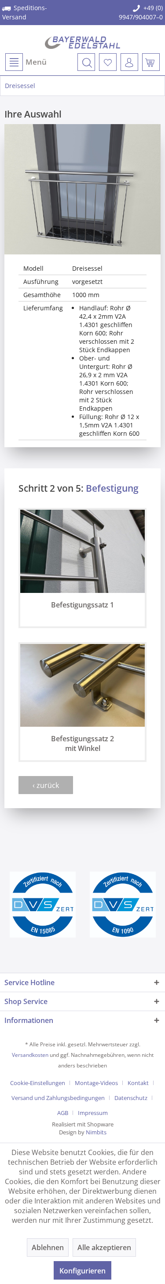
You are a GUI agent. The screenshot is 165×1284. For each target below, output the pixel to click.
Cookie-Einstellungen (37, 1083)
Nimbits (96, 1132)
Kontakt (138, 1083)
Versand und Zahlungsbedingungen (58, 1098)
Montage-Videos (96, 1083)
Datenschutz (130, 1098)
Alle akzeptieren (104, 1247)
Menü (36, 62)
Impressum (93, 1113)
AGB (62, 1113)
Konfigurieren (82, 1271)
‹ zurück (46, 785)
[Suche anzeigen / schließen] (86, 62)
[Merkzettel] (108, 62)
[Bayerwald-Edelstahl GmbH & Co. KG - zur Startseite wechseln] (83, 43)
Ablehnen (48, 1247)
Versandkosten (30, 1055)
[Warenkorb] (151, 62)
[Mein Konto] (129, 62)
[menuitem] (25, 62)
